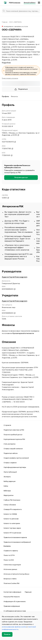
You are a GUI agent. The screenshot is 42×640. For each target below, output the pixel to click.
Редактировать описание (10, 78)
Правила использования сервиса (15, 537)
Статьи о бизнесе (10, 504)
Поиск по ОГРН (9, 555)
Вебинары (7, 490)
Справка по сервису (11, 550)
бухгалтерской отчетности (23, 333)
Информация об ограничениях (15, 601)
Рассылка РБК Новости (12, 596)
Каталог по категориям (12, 523)
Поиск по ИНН (9, 560)
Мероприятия (8, 495)
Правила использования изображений (17, 542)
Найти (36, 11)
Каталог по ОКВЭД (10, 514)
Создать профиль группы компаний (16, 458)
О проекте (7, 425)
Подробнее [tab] (6, 63)
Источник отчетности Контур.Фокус (16, 574)
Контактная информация (12, 592)
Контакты (7, 546)
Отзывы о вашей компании (13, 448)
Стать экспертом (9, 443)
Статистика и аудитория (12, 564)
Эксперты (7, 476)
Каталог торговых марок (12, 528)
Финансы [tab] (14, 96)
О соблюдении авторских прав (15, 610)
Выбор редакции (10, 481)
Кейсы (6, 486)
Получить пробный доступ (13, 434)
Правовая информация (12, 606)
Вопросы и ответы (10, 578)
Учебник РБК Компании (12, 500)
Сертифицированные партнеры (15, 467)
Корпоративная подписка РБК (14, 439)
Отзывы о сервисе (10, 462)
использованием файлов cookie (14, 626)
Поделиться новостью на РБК (14, 429)
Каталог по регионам (11, 518)
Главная (4, 22)
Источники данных (10, 569)
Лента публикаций (10, 472)
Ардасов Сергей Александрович (14, 277)
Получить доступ (21, 177)
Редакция (28, 592)
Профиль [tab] (5, 96)
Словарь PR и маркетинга (12, 509)
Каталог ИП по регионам (12, 532)
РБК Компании (14, 3)
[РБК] (5, 2)
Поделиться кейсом (11, 453)
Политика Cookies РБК (11, 583)
